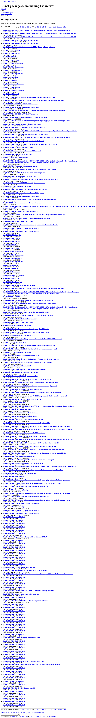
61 (43, 27)
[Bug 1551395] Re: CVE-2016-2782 (14, 580)
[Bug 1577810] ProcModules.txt (13, 63)
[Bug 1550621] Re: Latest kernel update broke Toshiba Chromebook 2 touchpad (28, 460)
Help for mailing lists (38, 713)
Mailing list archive (6, 14)
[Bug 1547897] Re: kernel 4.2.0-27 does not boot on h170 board (23, 419)
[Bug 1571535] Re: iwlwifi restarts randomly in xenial (19, 319)
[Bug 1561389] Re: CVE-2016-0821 (14, 678)
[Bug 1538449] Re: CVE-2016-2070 (14, 674)
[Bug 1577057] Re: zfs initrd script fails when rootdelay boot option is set (25, 486)
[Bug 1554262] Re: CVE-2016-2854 (14, 587)
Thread (4, 9)
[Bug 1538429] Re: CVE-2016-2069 (14, 671)
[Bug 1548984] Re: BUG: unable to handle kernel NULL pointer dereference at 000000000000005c (34, 449)
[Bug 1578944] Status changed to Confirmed (17, 325)
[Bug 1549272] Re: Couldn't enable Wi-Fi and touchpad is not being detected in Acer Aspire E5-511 (34, 453)
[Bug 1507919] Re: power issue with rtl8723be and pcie (20, 211)
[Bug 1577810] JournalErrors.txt (13, 84)
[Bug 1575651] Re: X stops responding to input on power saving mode (25, 117)
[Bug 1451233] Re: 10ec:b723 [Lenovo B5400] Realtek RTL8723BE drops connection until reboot (33, 214)
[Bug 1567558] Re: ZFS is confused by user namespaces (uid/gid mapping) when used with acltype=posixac (36, 121)
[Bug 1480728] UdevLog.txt (11, 238)
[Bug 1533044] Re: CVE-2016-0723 (14, 691)
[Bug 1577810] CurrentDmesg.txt (13, 90)
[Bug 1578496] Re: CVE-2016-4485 (14, 530)
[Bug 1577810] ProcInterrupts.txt (13, 67)
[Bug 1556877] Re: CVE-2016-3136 (14, 597)
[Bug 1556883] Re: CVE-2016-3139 (14, 547)
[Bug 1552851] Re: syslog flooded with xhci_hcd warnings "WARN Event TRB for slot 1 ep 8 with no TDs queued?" (40, 466)
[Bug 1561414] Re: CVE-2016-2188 (14, 654)
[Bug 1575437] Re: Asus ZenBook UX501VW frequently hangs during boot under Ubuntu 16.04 (33, 100)
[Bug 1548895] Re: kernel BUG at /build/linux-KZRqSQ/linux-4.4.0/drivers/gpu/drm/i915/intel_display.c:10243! (38, 439)
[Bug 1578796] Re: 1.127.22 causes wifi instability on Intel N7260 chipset (25, 134)
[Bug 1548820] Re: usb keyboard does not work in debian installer (24, 433)
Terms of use (24, 716)
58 (35, 27)
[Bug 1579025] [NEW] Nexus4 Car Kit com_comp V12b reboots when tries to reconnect (30, 179)
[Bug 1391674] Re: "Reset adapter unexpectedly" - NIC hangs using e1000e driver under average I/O (35, 396)
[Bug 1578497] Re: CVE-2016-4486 (14, 533)
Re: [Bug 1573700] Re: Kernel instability (15, 157)
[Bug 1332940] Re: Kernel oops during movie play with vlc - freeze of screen (27, 379)
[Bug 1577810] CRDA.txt (11, 94)
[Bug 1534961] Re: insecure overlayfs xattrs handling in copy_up (23, 661)
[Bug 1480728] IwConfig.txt (11, 272)
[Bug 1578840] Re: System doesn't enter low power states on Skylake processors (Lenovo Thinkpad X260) (36, 30)
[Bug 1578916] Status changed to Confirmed (17, 366)
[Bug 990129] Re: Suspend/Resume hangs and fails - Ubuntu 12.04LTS (25, 537)
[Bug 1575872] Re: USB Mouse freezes (15, 297)
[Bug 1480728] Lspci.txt (10, 268)
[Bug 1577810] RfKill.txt (10, 57)
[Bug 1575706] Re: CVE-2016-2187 (14, 658)
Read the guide (25, 713)
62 (45, 27)
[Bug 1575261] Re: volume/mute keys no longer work (19, 176)
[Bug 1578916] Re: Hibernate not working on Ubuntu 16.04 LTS (23, 141)
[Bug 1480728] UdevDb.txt (11, 241)
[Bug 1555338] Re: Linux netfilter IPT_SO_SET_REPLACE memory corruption (28, 590)
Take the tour (15, 713)
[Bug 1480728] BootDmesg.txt (12, 282)
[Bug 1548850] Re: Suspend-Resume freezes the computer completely (24, 436)
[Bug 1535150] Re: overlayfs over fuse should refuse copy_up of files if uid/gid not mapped (31, 664)
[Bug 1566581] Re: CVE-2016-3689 (14, 560)
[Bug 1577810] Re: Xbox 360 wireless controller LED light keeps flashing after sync (29, 47)
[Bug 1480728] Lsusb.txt (10, 265)
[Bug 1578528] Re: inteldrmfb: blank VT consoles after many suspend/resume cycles (29, 199)
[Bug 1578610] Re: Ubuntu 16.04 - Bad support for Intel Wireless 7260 (25, 189)
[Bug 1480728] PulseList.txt (11, 248)
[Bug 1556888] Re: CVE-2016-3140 (14, 550)
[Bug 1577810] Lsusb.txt (10, 80)
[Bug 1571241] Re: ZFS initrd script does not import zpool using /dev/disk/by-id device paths (32, 483)
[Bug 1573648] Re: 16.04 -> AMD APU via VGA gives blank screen (24, 183)
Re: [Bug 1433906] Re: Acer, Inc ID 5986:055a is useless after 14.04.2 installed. (27, 362)
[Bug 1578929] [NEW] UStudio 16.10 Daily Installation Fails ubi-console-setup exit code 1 (31, 359)
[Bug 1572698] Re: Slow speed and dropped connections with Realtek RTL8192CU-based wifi (32, 339)
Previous (59, 27)
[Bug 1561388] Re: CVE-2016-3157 (14, 557)
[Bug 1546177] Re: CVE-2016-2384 (14, 604)
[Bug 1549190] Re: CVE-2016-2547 (14, 621)
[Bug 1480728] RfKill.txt (10, 245)
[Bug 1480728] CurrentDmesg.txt (13, 275)
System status (52, 716)
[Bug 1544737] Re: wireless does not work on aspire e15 (20, 413)
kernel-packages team (7, 12)
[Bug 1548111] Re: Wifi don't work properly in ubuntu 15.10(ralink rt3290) (26, 423)
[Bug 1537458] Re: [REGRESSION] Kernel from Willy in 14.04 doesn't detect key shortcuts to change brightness (38, 406)
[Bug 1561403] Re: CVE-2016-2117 (14, 641)
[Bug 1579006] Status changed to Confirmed (17, 186)
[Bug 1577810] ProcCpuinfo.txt (12, 74)
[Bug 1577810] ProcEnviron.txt (12, 70)
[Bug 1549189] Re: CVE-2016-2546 (14, 617)
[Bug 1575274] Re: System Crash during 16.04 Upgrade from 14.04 (24, 127)
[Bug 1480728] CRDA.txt (11, 278)
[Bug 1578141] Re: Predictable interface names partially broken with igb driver (28, 300)
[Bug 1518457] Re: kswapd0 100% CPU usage (17, 154)
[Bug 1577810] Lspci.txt (10, 77)
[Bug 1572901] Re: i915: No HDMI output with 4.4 (19, 567)
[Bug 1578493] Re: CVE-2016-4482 (14, 527)
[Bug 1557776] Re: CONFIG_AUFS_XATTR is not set (20, 104)
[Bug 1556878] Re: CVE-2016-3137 (14, 540)
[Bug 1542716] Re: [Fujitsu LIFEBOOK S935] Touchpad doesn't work (25, 570)
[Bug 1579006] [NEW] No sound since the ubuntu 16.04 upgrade (23, 193)
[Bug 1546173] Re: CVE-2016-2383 (14, 634)
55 (28, 27)
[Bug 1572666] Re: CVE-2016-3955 (14, 523)
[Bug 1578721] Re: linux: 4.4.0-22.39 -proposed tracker (20, 376)
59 (38, 27)
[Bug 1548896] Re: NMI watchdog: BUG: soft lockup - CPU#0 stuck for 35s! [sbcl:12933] (31, 443)
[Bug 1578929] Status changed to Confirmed (17, 352)
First (64, 27)
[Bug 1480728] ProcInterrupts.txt (13, 255)
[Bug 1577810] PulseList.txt (11, 60)
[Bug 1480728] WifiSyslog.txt (12, 235)
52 (20, 27)
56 (30, 27)
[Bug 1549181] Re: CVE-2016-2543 (14, 607)
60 (40, 27)
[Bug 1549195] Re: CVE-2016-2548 (14, 624)
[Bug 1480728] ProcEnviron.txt (12, 258)
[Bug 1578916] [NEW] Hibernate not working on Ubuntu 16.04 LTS (24, 369)
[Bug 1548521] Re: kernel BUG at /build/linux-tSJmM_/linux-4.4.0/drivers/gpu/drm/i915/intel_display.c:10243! (37, 429)
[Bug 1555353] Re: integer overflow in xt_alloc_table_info (21, 594)
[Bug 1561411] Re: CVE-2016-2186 (14, 651)
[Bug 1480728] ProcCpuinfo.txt (12, 261)
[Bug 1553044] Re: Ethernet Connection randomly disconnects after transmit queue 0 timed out (33, 470)
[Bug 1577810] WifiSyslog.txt (12, 50)
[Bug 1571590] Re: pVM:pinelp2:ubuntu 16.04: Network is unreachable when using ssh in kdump (34, 110)
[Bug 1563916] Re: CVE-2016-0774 (14, 684)
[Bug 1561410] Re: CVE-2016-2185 (14, 648)
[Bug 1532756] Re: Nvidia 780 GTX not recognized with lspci (22, 399)
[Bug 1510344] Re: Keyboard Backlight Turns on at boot (21, 107)
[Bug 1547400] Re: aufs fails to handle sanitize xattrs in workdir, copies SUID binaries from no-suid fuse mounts (38, 574)
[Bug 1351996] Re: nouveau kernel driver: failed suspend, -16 (22, 389)
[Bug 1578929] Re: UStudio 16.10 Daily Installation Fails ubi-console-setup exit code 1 (30, 144)
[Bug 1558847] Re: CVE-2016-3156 (14, 554)
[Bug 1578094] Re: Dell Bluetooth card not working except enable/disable (26, 312)
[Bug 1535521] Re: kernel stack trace (14, 402)
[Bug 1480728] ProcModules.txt (13, 251)
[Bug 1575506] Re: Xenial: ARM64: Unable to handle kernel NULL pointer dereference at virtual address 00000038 (39, 33)
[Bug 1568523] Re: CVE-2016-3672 (14, 564)
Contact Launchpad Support (38, 716)
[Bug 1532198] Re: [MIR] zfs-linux (14, 476)
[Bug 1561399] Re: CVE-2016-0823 (14, 681)
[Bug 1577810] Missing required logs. (14, 342)
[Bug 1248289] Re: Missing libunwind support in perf (19, 473)
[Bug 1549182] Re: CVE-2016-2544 (14, 611)
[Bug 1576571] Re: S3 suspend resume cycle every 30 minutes (22, 203)
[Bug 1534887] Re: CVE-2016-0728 (14, 695)
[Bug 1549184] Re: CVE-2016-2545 (14, 614)
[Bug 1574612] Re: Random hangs (13, 507)
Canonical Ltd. (13, 716)
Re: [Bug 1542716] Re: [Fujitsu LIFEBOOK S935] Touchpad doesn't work (26, 218)
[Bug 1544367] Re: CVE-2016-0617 (14, 698)
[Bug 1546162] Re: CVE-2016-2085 (14, 631)
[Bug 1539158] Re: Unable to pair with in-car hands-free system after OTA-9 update (29, 169)
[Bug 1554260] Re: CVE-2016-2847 (14, 584)
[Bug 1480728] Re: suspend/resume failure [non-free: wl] (20, 285)
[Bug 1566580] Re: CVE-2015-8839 (14, 705)
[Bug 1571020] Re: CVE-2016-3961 (14, 520)
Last (50, 27)
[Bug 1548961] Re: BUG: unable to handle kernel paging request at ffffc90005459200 (29, 446)
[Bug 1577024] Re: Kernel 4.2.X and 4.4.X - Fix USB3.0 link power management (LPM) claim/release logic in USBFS (40, 131)
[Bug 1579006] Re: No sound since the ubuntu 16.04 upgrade (22, 151)
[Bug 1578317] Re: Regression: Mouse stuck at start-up (20, 40)
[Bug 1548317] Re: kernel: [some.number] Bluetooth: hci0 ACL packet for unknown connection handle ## (36, 426)
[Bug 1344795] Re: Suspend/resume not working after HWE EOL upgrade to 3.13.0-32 (30, 382)
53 (23, 27)
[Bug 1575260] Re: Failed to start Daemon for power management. (24, 173)
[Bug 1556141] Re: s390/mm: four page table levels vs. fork (21, 637)
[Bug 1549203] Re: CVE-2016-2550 (14, 577)
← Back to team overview (8, 1)
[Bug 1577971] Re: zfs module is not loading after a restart (21, 503)
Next (54, 27)
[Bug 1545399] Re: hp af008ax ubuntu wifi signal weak (20, 416)
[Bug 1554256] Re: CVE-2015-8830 (14, 701)
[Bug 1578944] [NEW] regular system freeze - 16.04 (19, 335)
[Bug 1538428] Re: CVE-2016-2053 (14, 668)
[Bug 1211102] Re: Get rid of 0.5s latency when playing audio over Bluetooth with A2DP (30, 225)
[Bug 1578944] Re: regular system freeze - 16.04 (18, 147)
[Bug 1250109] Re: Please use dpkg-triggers (16, 490)
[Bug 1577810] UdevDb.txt (11, 53)
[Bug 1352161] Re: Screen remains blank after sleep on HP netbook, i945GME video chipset (32, 392)
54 (25, 27)
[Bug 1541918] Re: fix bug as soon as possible (17, 409)
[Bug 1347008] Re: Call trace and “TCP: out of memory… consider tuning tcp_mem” (30, 386)
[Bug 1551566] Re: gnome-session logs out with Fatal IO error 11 (23, 463)
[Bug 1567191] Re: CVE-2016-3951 (14, 517)
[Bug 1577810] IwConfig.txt (11, 87)
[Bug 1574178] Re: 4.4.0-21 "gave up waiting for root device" (22, 124)
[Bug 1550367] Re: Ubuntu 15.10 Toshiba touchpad (19, 456)
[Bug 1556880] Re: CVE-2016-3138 (14, 543)
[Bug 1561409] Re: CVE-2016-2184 (14, 644)
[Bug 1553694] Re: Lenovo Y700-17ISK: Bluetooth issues (21, 228)
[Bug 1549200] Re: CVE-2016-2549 (14, 627)
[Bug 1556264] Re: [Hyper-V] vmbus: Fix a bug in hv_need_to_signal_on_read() (28, 315)
